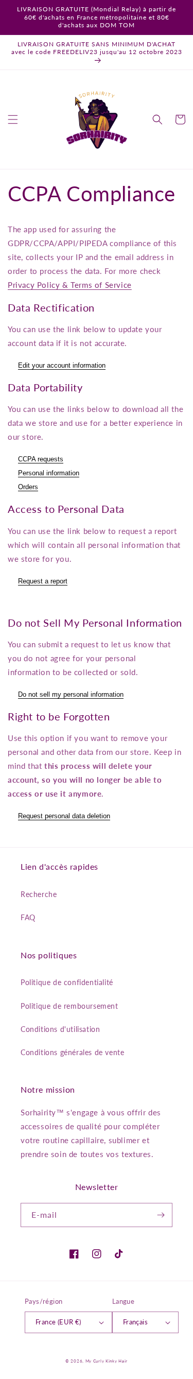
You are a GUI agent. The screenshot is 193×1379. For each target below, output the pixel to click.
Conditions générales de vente (72, 1052)
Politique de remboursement (69, 1006)
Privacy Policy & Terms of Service (70, 284)
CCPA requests (40, 459)
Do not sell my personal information (71, 694)
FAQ (28, 917)
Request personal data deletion (64, 816)
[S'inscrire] (160, 1215)
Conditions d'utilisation (60, 1029)
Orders (28, 487)
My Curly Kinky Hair (106, 1361)
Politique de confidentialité (67, 982)
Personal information (48, 473)
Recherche (39, 894)
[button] (13, 119)
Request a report (42, 581)
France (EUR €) (58, 1322)
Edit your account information (62, 365)
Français (135, 1322)
